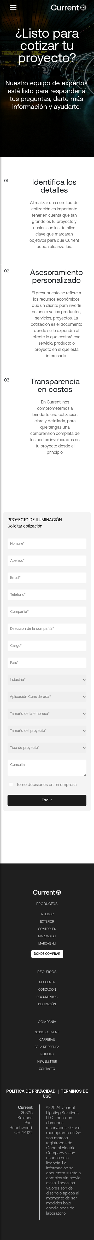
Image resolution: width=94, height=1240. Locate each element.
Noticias (47, 1054)
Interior (47, 914)
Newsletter (47, 1061)
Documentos (47, 997)
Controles (47, 929)
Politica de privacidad (31, 1092)
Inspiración (47, 1004)
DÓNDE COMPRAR (47, 954)
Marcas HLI (47, 943)
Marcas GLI (47, 936)
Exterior (47, 921)
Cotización (47, 989)
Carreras (47, 1039)
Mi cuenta (47, 982)
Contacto (47, 1069)
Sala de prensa (47, 1047)
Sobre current (47, 1032)
